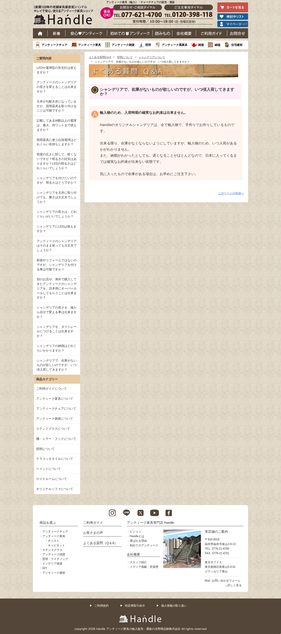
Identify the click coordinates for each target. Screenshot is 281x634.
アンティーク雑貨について (54, 418)
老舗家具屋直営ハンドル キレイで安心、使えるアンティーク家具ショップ (65, 16)
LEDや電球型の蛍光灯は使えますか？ (56, 70)
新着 (56, 33)
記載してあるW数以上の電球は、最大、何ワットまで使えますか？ (57, 125)
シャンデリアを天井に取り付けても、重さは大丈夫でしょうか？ (57, 197)
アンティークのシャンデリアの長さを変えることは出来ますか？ (57, 86)
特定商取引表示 (135, 605)
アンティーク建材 (53, 572)
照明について (125, 57)
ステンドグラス (52, 550)
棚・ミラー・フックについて (56, 438)
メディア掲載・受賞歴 (144, 566)
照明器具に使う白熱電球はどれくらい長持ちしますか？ (57, 142)
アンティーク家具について (54, 398)
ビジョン (135, 531)
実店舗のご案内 (216, 531)
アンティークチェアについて (56, 408)
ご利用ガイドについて (51, 388)
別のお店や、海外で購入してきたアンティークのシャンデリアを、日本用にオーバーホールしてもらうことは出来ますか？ (57, 288)
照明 (148, 44)
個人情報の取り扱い (174, 605)
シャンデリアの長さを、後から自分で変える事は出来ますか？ (57, 312)
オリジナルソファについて (54, 489)
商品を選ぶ (48, 522)
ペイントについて (48, 469)
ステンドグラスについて (53, 428)
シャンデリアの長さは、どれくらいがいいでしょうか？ (57, 214)
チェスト (53, 540)
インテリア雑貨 (52, 563)
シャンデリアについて (152, 57)
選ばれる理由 (138, 540)
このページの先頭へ (231, 193)
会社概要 (184, 33)
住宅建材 (237, 44)
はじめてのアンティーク (130, 33)
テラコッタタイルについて (54, 458)
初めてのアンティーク (144, 545)
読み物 (162, 33)
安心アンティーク (86, 33)
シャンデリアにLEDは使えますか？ (56, 229)
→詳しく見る (233, 585)
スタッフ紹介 (138, 562)
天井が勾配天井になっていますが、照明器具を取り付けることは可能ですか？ (57, 106)
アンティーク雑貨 (123, 44)
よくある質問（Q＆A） (100, 543)
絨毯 (217, 44)
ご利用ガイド (211, 33)
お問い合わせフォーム (226, 580)
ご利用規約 (101, 605)
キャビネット (56, 545)
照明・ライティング (55, 559)
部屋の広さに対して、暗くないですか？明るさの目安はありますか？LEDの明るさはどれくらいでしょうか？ (57, 161)
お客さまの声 (93, 533)
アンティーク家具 (89, 44)
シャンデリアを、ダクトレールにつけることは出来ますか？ (57, 331)
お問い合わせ (237, 33)
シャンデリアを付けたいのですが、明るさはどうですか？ (57, 180)
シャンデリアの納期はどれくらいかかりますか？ (57, 348)
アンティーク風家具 (174, 44)
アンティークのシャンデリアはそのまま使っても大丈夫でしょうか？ (57, 245)
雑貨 (201, 44)
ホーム (40, 33)
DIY (44, 568)
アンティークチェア (54, 44)
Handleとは (137, 536)
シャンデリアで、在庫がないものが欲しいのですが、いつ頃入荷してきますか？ (57, 365)
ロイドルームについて (51, 479)
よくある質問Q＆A (100, 57)
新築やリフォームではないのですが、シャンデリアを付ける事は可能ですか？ (57, 264)
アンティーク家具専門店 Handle (150, 522)
